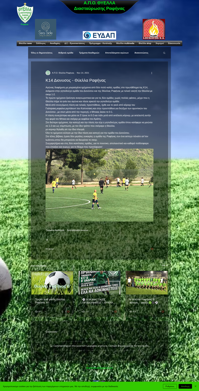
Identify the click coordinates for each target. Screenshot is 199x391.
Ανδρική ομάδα (65, 53)
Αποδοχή (185, 386)
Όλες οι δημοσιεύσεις (41, 53)
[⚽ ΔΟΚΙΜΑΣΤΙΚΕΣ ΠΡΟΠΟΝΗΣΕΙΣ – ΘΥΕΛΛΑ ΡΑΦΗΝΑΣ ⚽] (99, 282)
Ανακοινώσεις (141, 53)
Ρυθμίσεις (169, 386)
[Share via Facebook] (47, 240)
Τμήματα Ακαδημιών (89, 53)
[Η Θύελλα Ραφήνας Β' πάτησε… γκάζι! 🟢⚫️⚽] (147, 282)
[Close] (195, 386)
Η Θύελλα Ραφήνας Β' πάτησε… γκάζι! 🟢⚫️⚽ (143, 301)
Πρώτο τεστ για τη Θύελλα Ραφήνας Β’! (50, 301)
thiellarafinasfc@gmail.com (99, 368)
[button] (164, 53)
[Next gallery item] (150, 185)
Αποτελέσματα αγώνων (117, 53)
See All (165, 265)
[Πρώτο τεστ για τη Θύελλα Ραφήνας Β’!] (52, 282)
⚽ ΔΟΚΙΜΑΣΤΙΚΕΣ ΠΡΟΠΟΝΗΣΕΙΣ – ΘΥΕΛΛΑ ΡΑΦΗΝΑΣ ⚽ (98, 301)
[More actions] (151, 73)
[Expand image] (99, 185)
